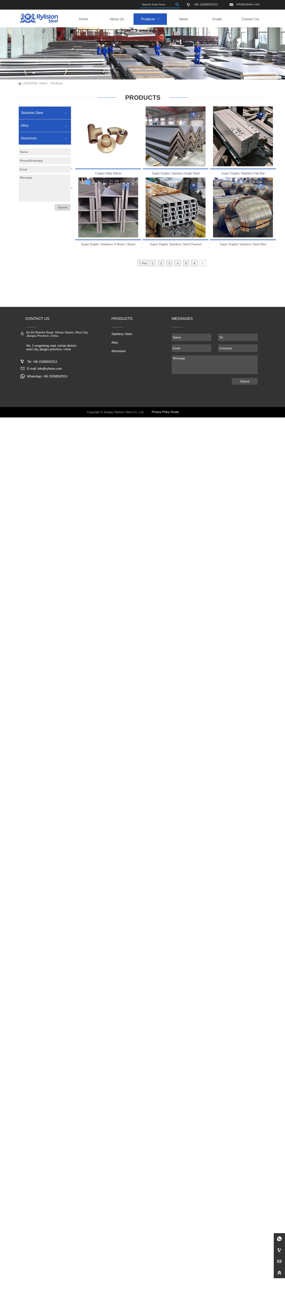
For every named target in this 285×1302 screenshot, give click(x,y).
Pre (143, 263)
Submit (244, 381)
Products (57, 83)
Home (43, 83)
